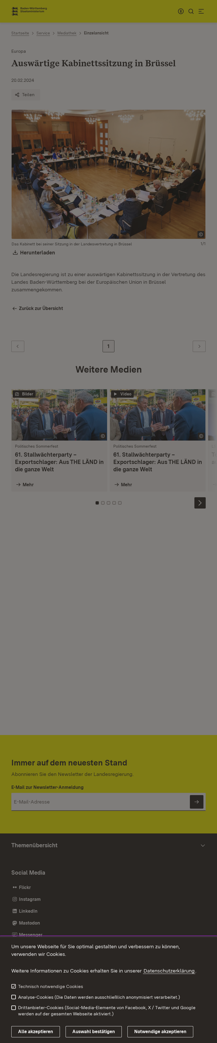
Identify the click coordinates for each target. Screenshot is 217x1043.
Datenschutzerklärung (169, 971)
